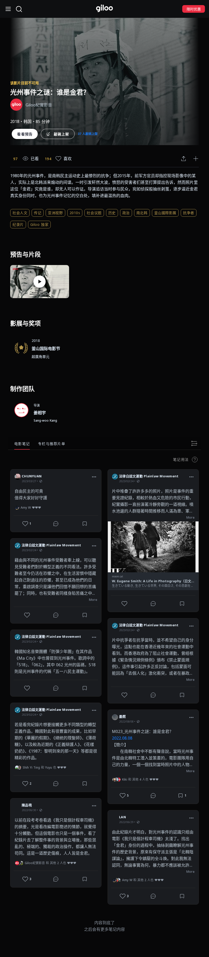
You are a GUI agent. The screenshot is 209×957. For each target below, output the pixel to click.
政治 (126, 212)
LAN (122, 817)
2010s (75, 212)
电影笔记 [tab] (22, 443)
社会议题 (94, 212)
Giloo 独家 (39, 224)
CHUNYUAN (32, 476)
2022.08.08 (122, 738)
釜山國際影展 (165, 212)
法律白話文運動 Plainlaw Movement (51, 545)
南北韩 (142, 212)
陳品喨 (27, 805)
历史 (112, 212)
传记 (37, 212)
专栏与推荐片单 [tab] (51, 443)
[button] (94, 477)
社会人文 (19, 212)
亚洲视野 (55, 212)
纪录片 (18, 224)
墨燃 (122, 716)
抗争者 (188, 212)
